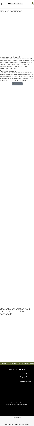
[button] (1, 3)
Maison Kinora (15, 4)
